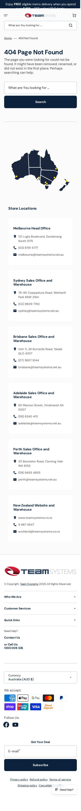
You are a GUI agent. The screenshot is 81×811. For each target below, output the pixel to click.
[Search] (68, 25)
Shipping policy (26, 785)
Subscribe (39, 765)
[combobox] (39, 25)
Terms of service (58, 779)
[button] (5, 15)
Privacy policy (17, 779)
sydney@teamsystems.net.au (38, 311)
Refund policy (37, 779)
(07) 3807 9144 (28, 361)
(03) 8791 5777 (28, 248)
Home (8, 38)
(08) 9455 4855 (29, 473)
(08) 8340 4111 (28, 417)
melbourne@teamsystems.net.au (41, 255)
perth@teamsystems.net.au (37, 480)
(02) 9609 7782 (29, 304)
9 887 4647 (26, 525)
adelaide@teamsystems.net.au (39, 424)
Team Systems (29, 584)
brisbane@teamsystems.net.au (39, 367)
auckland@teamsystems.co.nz (39, 532)
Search (39, 102)
